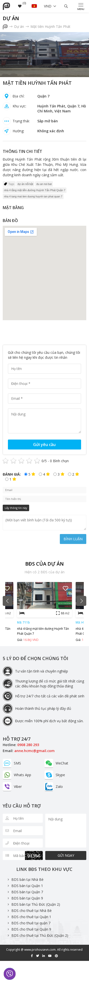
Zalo (59, 786)
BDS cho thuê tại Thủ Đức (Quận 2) (39, 935)
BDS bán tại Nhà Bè (27, 879)
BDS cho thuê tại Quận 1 (31, 916)
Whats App (22, 774)
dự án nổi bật (25, 183)
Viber (18, 786)
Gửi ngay (66, 855)
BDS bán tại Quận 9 (27, 898)
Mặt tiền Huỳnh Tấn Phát (50, 26)
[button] (8, 601)
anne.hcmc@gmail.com (34, 750)
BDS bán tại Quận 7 (27, 892)
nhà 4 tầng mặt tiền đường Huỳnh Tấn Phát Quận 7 (34, 190)
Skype (60, 774)
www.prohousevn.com (40, 949)
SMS (17, 763)
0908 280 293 (28, 744)
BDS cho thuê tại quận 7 (30, 923)
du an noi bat (44, 183)
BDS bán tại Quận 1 (27, 885)
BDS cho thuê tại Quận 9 (31, 929)
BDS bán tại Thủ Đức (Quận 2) (35, 904)
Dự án (11, 18)
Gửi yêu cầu (44, 444)
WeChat (62, 763)
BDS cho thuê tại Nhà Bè (31, 910)
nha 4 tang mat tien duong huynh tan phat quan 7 (33, 196)
